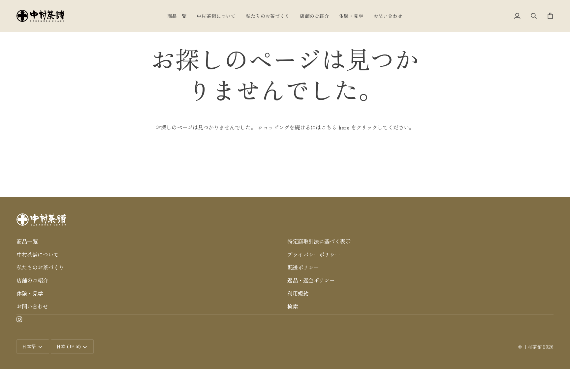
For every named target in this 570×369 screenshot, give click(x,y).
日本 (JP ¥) (68, 346)
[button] (149, 231)
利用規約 (297, 293)
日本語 (29, 346)
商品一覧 (27, 241)
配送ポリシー (303, 267)
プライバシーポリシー (313, 254)
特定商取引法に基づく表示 (319, 241)
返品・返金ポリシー (311, 280)
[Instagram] (19, 319)
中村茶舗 (532, 346)
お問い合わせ (32, 306)
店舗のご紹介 (32, 280)
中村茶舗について (37, 254)
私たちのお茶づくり (40, 267)
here (343, 127)
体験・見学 (29, 293)
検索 (292, 306)
